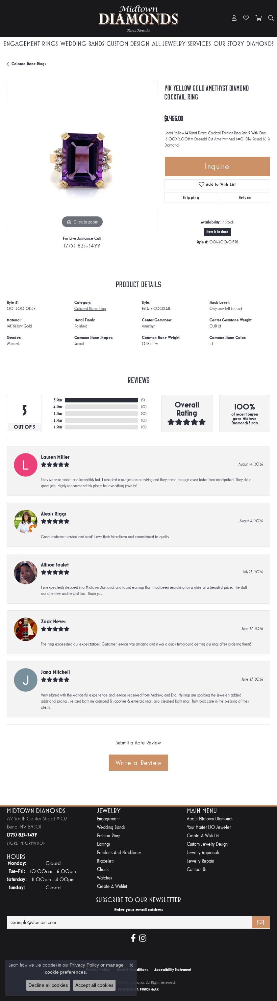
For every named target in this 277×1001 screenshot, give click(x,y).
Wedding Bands (82, 44)
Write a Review (138, 763)
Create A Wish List (203, 836)
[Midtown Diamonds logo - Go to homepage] (138, 18)
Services (199, 44)
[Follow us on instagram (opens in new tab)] (142, 938)
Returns (245, 197)
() (143, 400)
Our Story (228, 44)
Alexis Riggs (53, 513)
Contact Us (196, 869)
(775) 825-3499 (82, 245)
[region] (82, 154)
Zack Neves (53, 621)
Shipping (191, 197)
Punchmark (149, 989)
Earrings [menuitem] (103, 844)
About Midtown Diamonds (209, 819)
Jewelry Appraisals (203, 852)
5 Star (58, 400)
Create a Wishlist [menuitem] (112, 886)
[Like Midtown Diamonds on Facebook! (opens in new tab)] (133, 938)
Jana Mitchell (55, 672)
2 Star (58, 420)
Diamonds (260, 44)
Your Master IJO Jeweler (209, 827)
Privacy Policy (84, 965)
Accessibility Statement (172, 969)
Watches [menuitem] (104, 878)
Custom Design (127, 44)
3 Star (58, 413)
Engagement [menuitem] (108, 819)
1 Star (58, 427)
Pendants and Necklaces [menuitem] (119, 852)
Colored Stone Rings (28, 63)
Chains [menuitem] (102, 869)
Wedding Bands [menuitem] (111, 827)
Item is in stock (217, 232)
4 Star (57, 406)
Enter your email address (138, 909)
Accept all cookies (94, 985)
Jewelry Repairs (200, 861)
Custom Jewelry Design (207, 844)
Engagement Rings (30, 44)
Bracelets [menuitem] (105, 861)
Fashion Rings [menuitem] (108, 836)
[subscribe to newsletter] (260, 922)
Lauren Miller (55, 457)
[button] (234, 19)
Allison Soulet (55, 564)
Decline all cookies (48, 985)
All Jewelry (168, 44)
